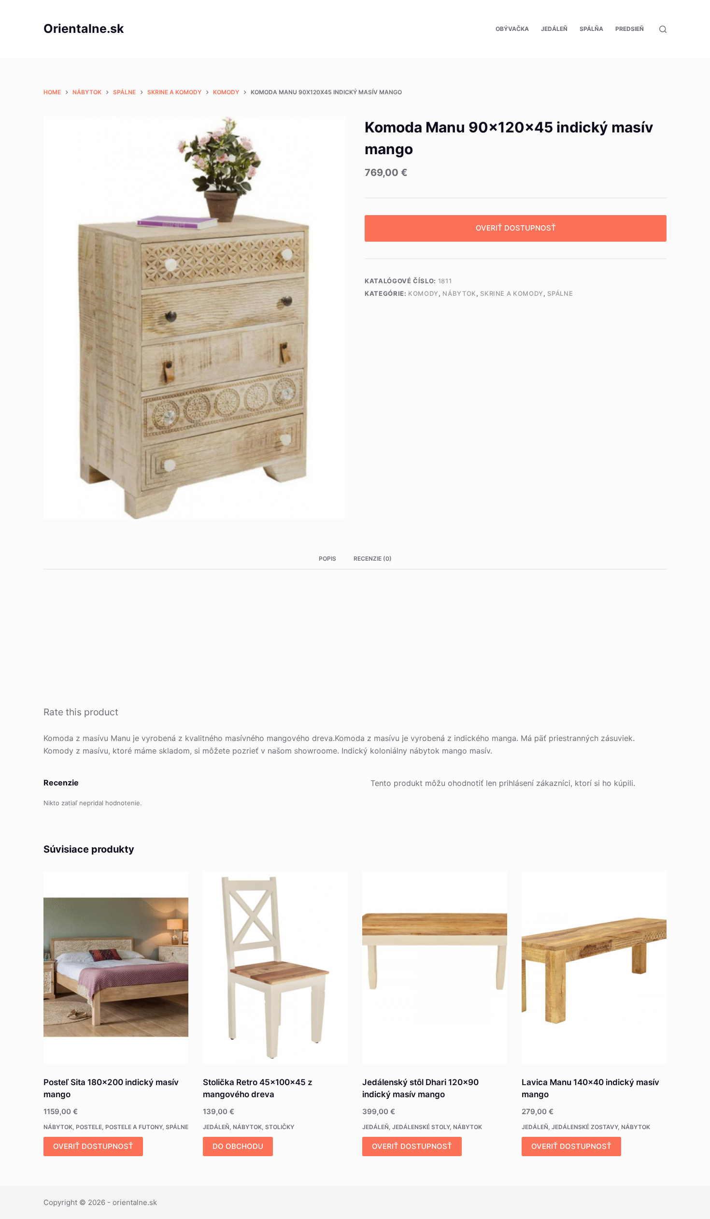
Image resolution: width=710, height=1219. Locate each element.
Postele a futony (133, 1127)
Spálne (560, 293)
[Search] (663, 29)
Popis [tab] (327, 558)
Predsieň (629, 28)
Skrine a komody (511, 293)
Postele (89, 1127)
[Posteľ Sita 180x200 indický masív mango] (115, 967)
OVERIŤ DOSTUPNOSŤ (516, 227)
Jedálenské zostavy (585, 1127)
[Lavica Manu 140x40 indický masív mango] (594, 967)
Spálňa (591, 28)
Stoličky (279, 1127)
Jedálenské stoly (421, 1127)
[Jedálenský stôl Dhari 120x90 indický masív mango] (434, 967)
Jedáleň (554, 28)
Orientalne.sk (83, 28)
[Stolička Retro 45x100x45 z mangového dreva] (275, 967)
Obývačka (512, 28)
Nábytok (459, 293)
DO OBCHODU (238, 1146)
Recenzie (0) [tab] (373, 558)
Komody (423, 293)
